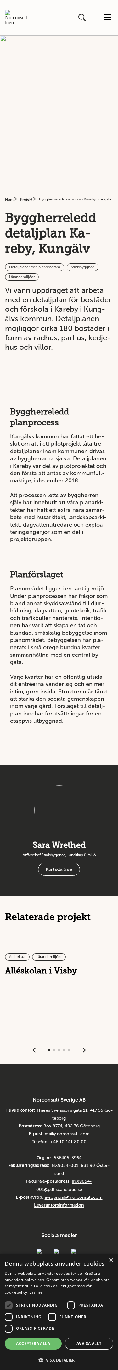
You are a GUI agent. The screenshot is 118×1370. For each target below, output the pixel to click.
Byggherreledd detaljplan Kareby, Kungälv (75, 199)
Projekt (26, 199)
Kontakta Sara (59, 869)
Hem (9, 199)
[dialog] (59, 1312)
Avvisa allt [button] (88, 1343)
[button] (59, 1359)
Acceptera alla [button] (33, 1343)
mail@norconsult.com (67, 1134)
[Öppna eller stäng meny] (107, 17)
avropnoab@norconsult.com (74, 1197)
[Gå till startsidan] (18, 17)
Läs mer (36, 1292)
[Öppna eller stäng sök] (82, 18)
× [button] (111, 1260)
